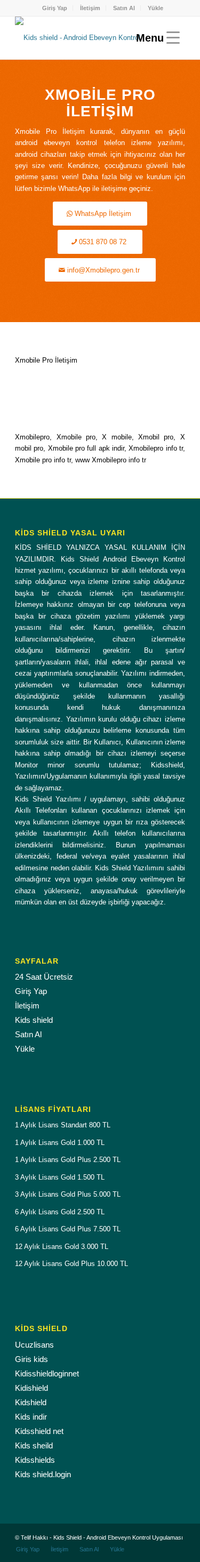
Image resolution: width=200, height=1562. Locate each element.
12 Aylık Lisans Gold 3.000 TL (61, 1247)
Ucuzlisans (34, 1344)
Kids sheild (34, 1445)
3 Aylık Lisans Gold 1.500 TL (60, 1177)
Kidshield (30, 1402)
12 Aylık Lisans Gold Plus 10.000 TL (71, 1264)
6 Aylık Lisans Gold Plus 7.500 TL (68, 1229)
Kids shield (34, 1019)
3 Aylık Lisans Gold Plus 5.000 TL (68, 1194)
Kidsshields (35, 1459)
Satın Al (124, 8)
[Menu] (155, 38)
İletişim (90, 8)
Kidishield (31, 1387)
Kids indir (31, 1416)
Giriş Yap (54, 8)
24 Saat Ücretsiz (44, 976)
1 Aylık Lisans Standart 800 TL (62, 1125)
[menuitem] (55, 8)
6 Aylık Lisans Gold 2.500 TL (60, 1212)
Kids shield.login (43, 1474)
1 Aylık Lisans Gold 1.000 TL (60, 1143)
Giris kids (31, 1359)
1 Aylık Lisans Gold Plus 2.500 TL (68, 1160)
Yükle (155, 8)
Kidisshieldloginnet (47, 1373)
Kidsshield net (39, 1431)
